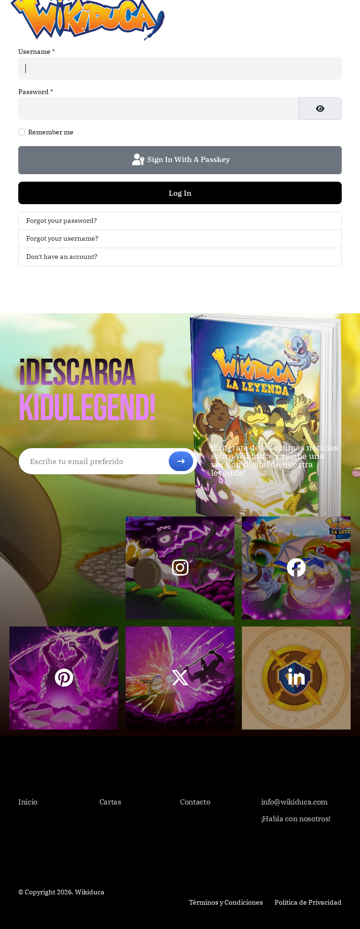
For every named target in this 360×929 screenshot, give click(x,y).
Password (35, 92)
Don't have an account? (62, 256)
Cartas (110, 801)
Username (36, 51)
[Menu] (344, 14)
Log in (180, 193)
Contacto (195, 801)
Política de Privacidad (308, 902)
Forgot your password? (61, 220)
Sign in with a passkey (187, 159)
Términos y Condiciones (226, 902)
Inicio (28, 801)
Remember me (51, 132)
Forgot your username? (62, 238)
